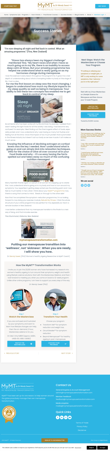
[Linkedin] (88, 185)
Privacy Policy (82, 426)
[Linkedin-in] (62, 417)
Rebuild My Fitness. (48, 200)
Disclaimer (82, 430)
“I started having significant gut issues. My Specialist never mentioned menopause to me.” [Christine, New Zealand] (92, 155)
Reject (91, 448)
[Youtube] (85, 185)
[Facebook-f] (57, 417)
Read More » (83, 140)
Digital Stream (104, 440)
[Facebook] (82, 185)
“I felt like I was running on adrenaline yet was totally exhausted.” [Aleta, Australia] (92, 163)
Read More (78, 448)
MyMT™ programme (56, 191)
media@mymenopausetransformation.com (74, 406)
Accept (102, 448)
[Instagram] (66, 417)
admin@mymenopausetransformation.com (74, 393)
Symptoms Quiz (15, 15)
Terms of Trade (82, 423)
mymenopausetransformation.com (38, 240)
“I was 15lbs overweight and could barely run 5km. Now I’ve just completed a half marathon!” (92, 145)
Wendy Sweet (14, 256)
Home (6, 15)
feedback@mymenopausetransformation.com (75, 399)
